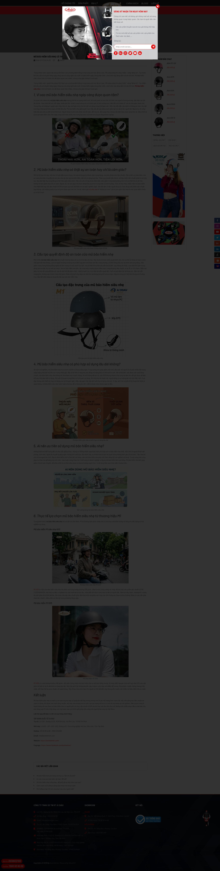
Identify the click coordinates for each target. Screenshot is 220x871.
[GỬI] (153, 47)
